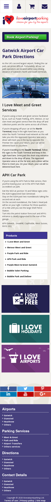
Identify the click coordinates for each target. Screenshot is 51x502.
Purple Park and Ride (17, 253)
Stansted (8, 418)
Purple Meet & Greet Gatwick (22, 264)
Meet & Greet (11, 437)
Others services (12, 446)
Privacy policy (27, 500)
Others (7, 424)
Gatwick (8, 415)
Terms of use (11, 500)
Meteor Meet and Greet (19, 247)
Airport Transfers (13, 443)
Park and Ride (11, 440)
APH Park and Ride (16, 259)
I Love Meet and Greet (18, 241)
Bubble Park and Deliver (19, 276)
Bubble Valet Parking (18, 270)
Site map (40, 500)
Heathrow (9, 421)
